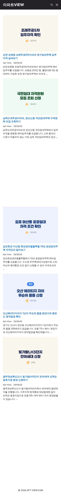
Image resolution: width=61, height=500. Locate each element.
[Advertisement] (30, 441)
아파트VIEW (13, 4)
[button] (51, 5)
